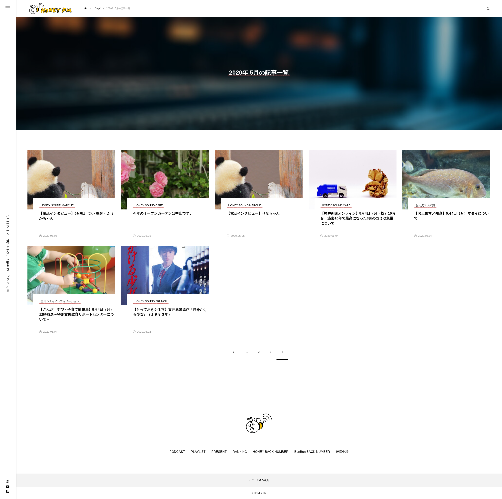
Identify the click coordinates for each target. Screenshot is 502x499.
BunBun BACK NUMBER (312, 451)
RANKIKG (240, 451)
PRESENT (219, 451)
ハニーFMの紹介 (259, 480)
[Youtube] (7, 486)
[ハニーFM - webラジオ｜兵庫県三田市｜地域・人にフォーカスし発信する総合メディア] (50, 8)
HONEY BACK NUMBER (270, 451)
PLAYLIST (198, 451)
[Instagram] (7, 481)
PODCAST (177, 451)
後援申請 (342, 451)
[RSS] (7, 491)
